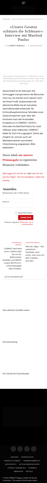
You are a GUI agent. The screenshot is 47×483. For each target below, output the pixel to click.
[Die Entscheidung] (23, 326)
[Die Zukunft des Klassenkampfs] (23, 358)
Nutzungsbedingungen (29, 464)
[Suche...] (43, 3)
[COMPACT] (23, 10)
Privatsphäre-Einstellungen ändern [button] (25, 480)
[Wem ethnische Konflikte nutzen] (23, 295)
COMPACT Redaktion (16, 45)
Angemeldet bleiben (24, 213)
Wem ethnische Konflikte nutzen (16, 310)
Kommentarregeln (32, 461)
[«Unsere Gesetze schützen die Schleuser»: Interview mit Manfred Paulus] (23, 72)
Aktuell (29, 471)
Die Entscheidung (10, 342)
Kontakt (14, 457)
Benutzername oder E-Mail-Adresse (16, 193)
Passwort (6, 202)
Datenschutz (10, 464)
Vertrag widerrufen (17, 468)
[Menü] (23, 3)
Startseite (6, 19)
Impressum (18, 471)
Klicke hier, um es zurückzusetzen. (26, 223)
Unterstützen (27, 457)
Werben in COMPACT (12, 461)
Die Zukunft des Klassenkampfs (16, 373)
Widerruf (32, 468)
